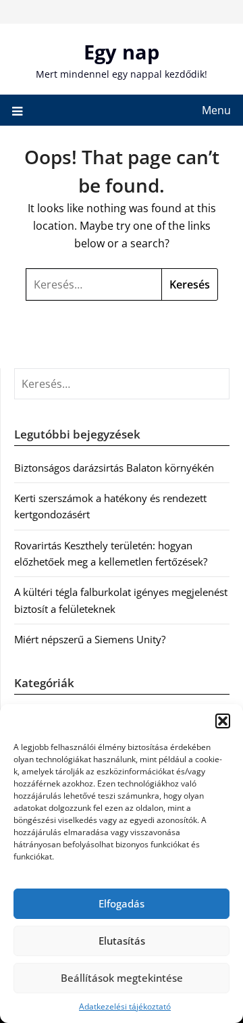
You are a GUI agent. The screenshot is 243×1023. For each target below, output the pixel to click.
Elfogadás (121, 903)
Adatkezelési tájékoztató (125, 1006)
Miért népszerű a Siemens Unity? (89, 639)
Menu (216, 110)
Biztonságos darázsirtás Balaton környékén (114, 467)
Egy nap (121, 52)
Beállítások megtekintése (122, 977)
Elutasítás (122, 940)
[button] (223, 721)
